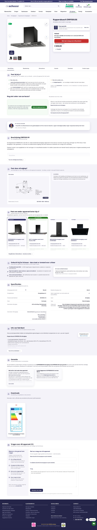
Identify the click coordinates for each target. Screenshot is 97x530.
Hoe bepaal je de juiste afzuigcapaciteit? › (60, 112)
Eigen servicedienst (6, 512)
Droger (16, 11)
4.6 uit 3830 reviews (69, 7)
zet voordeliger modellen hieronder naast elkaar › (74, 82)
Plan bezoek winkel (88, 1)
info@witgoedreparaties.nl (49, 375)
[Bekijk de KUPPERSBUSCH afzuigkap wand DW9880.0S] (80, 229)
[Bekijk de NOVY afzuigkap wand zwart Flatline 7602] (38, 229)
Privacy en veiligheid (6, 515)
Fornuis (41, 11)
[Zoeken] (58, 6)
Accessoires (88, 11)
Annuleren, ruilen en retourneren (32, 512)
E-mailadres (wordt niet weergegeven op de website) (42, 462)
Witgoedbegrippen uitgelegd (8, 510)
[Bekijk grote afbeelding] (46, 23)
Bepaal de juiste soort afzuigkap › (58, 105)
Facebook (53, 506)
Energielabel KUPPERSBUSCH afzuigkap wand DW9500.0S (16, 434)
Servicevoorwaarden (61, 493)
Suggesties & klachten (7, 517)
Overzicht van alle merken (8, 508)
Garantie (56, 68)
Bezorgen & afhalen (30, 506)
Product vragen (85, 68)
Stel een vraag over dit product (71, 41)
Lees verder (11, 383)
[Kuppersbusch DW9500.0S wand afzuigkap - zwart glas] (11, 58)
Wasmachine (7, 11)
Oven (55, 11)
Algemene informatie (6, 506)
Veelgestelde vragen (30, 517)
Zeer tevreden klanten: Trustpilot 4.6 (14, 1)
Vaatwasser (24, 11)
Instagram (53, 508)
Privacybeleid (53, 493)
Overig (80, 11)
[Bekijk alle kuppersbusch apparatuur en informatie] (84, 334)
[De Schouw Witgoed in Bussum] (12, 6)
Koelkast (33, 11)
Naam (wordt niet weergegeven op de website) (41, 456)
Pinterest (53, 510)
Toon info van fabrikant (14, 350)
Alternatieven (42, 68)
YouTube (53, 512)
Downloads (70, 68)
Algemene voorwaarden (7, 514)
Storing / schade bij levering (32, 510)
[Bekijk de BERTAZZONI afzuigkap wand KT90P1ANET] (59, 229)
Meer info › (86, 27)
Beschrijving (10, 68)
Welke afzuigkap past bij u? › (39, 107)
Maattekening (26, 68)
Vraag (31, 468)
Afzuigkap (72, 11)
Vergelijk (59, 49)
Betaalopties (28, 508)
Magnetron (63, 11)
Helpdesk (28, 515)
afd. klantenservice (79, 517)
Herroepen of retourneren (31, 514)
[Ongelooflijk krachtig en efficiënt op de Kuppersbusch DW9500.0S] (20, 58)
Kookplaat (48, 11)
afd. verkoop (78, 515)
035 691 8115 (59, 85)
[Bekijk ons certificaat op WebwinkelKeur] (34, 525)
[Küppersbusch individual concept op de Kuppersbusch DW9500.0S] (15, 58)
